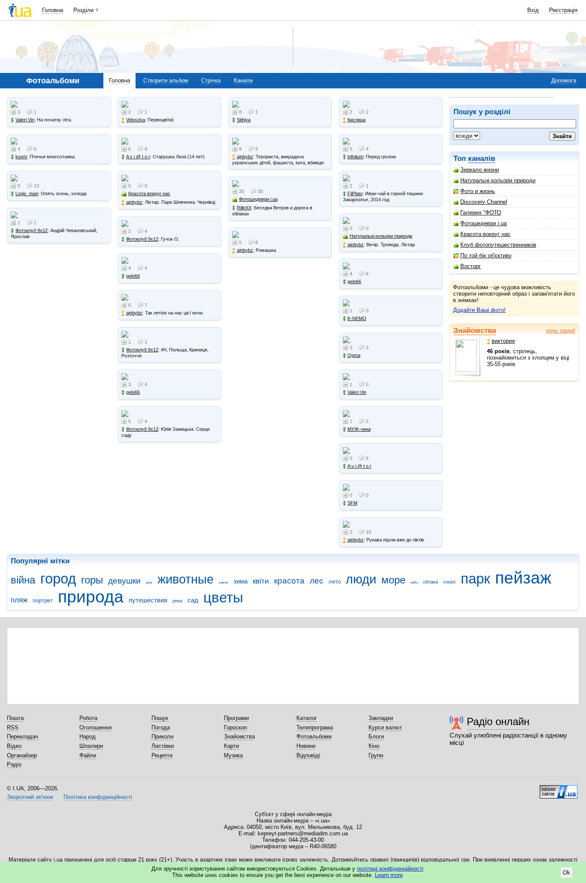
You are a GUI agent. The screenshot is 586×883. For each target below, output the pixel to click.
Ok (566, 872)
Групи (376, 755)
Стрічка (211, 80)
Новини (305, 746)
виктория (503, 341)
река (177, 600)
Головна (52, 10)
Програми (236, 718)
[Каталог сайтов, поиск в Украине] (558, 788)
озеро (449, 581)
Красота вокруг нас (485, 234)
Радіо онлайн (498, 721)
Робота (88, 718)
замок (223, 582)
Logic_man (26, 193)
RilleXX (244, 207)
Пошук (159, 718)
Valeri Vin (24, 119)
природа (91, 596)
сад (192, 600)
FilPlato (354, 193)
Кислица (356, 119)
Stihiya (244, 119)
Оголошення (95, 727)
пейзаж (523, 578)
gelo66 (133, 275)
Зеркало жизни (479, 169)
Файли (87, 755)
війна (23, 580)
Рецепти (161, 755)
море (393, 580)
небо (414, 582)
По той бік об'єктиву (486, 255)
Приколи (162, 736)
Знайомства (474, 331)
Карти (231, 746)
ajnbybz (134, 202)
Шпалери (91, 746)
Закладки (381, 718)
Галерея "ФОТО (480, 212)
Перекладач (22, 736)
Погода (160, 727)
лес (316, 580)
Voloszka (135, 119)
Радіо (14, 764)
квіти (261, 581)
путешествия (148, 600)
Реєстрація (563, 10)
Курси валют (385, 727)
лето (335, 581)
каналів (481, 158)
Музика (233, 755)
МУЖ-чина (359, 429)
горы (92, 580)
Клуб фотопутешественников (498, 245)
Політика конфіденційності (97, 797)
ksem (21, 156)
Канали (243, 80)
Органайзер (22, 755)
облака (430, 581)
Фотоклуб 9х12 (31, 230)
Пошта (15, 718)
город (58, 579)
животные (185, 579)
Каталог (306, 718)
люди (361, 579)
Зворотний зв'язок (30, 797)
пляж (19, 600)
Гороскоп (235, 727)
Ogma (353, 355)
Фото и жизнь (477, 191)
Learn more (389, 875)
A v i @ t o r (138, 156)
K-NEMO (356, 318)
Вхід (533, 10)
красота (289, 580)
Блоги (376, 736)
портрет (43, 600)
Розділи (83, 10)
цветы (223, 597)
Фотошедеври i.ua (483, 223)
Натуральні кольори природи (497, 180)
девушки (124, 580)
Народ (87, 736)
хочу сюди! (560, 330)
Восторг (470, 266)
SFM (352, 502)
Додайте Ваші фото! (479, 310)
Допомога (563, 80)
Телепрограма (314, 727)
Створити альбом (165, 80)
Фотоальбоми (314, 736)
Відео (14, 746)
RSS (12, 727)
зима (240, 581)
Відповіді (308, 755)
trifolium (355, 156)
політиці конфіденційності (390, 868)
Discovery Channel (483, 202)
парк (475, 579)
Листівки (162, 746)
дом (149, 582)
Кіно (374, 746)
